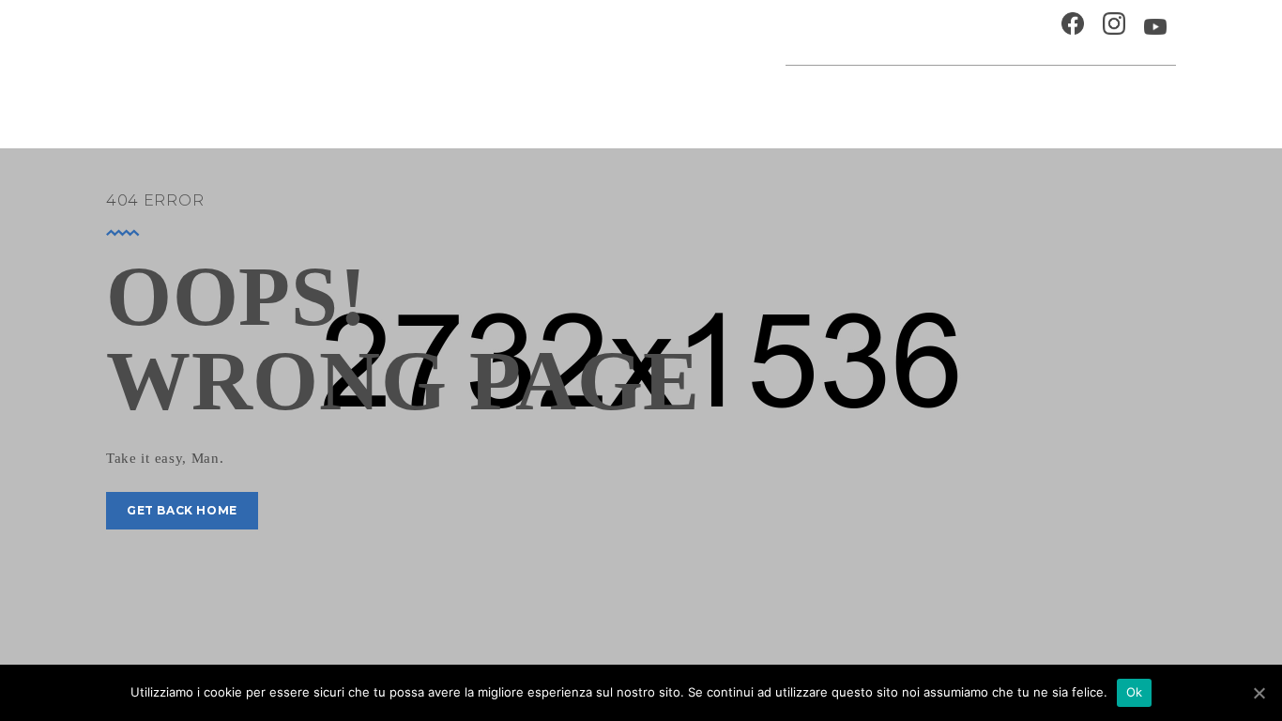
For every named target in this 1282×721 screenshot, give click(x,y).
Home (521, 98)
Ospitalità (832, 32)
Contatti (1011, 32)
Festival (880, 98)
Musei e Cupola (982, 98)
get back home (182, 510)
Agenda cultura (618, 98)
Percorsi (1089, 98)
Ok (1134, 691)
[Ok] (1258, 692)
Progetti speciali (764, 98)
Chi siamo (926, 32)
